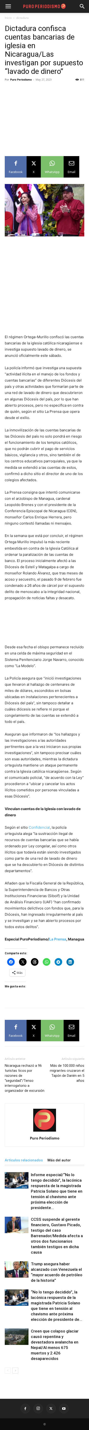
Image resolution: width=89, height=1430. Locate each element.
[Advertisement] (44, 116)
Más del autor (59, 1160)
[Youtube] (64, 1408)
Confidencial (39, 827)
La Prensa (57, 939)
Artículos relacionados (24, 1160)
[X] (51, 1408)
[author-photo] (44, 1131)
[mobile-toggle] (8, 6)
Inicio (8, 18)
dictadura (22, 18)
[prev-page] (8, 1371)
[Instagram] (38, 1408)
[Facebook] (25, 1408)
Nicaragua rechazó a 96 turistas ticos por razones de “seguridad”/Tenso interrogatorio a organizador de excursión (24, 1078)
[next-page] (15, 1371)
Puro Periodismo (21, 79)
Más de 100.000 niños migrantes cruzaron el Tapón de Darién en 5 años (67, 1073)
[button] (82, 6)
